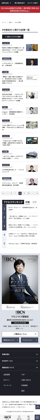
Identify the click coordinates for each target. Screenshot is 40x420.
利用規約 (24, 385)
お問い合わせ (26, 380)
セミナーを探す (32, 3)
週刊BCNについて (9, 340)
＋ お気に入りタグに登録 (13, 37)
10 (29, 193)
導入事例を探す (20, 3)
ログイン (6, 380)
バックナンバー (27, 340)
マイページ (7, 385)
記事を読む (5, 3)
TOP (23, 374)
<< (3, 193)
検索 (10, 22)
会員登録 (6, 374)
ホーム (4, 22)
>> (37, 193)
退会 (23, 391)
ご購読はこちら (20, 334)
